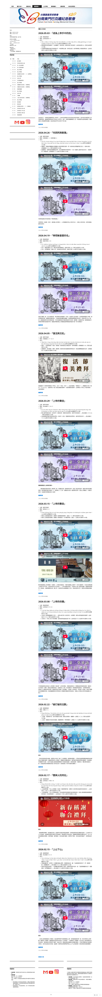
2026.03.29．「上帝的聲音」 (52, 400)
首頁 (12, 6)
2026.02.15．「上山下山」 (51, 849)
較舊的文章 (41, 957)
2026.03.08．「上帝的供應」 (52, 601)
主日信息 (46, 127)
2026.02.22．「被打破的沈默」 (53, 704)
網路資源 (62, 6)
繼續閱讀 (40, 124)
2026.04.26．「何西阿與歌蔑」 (53, 132)
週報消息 (28, 6)
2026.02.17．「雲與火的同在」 (53, 775)
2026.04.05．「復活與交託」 (52, 333)
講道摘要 (36, 6)
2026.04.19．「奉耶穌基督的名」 (54, 235)
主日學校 (45, 6)
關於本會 (19, 6)
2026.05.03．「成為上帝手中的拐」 (55, 33)
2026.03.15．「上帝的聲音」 (52, 503)
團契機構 (53, 6)
